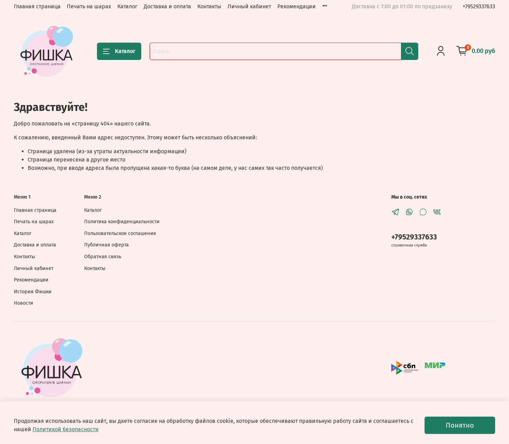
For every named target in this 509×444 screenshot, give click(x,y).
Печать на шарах (89, 6)
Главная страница (37, 6)
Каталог (127, 6)
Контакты (209, 6)
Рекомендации (296, 6)
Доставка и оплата (167, 6)
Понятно (460, 425)
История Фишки (33, 292)
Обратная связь (102, 257)
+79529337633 (479, 6)
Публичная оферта (106, 245)
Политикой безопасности (66, 429)
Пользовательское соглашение (120, 233)
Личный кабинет (249, 6)
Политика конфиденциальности (122, 222)
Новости (23, 303)
